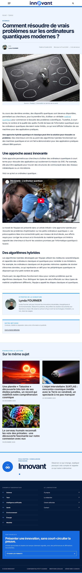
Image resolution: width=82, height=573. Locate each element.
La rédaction (62, 497)
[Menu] (9, 3)
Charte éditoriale (62, 502)
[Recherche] (73, 3)
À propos (62, 492)
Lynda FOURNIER (30, 300)
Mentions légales (56, 569)
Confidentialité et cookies (37, 569)
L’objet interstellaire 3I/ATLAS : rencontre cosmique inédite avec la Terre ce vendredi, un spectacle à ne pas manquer (60, 390)
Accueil (4, 15)
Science (10, 15)
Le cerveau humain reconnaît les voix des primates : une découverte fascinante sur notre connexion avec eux (21, 434)
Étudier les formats (41, 553)
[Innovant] (41, 3)
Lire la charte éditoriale (12, 330)
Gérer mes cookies (72, 569)
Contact (62, 507)
